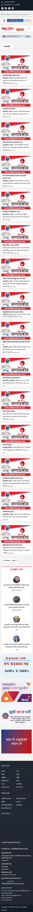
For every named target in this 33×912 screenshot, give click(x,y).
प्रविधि (17, 777)
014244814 (9, 898)
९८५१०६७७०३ (5, 860)
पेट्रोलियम (3, 777)
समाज (2, 784)
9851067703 (8, 900)
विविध (17, 781)
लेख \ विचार (19, 787)
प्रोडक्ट (2, 774)
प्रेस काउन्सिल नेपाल (6, 808)
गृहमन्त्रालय (19, 805)
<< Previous (6, 560)
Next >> (14, 560)
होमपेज (3, 771)
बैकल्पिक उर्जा (4, 781)
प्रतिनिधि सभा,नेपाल (6, 798)
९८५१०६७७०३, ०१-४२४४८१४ (8, 875)
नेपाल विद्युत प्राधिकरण (6, 805)
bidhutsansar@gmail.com (13, 895)
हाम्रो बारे (18, 802)
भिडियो (3, 802)
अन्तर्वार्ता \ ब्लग (5, 787)
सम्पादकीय (19, 784)
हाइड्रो (17, 774)
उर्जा (17, 771)
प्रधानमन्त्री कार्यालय (21, 798)
